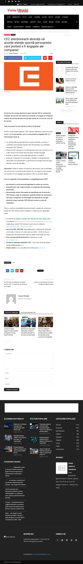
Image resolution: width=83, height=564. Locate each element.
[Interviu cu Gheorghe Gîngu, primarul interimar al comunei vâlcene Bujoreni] (60, 89)
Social (30, 17)
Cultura (44, 17)
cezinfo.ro (42, 248)
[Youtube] (18, 1)
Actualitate (12, 32)
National (64, 22)
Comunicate (36, 27)
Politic (24, 17)
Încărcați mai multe (66, 111)
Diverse (57, 22)
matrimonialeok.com (11, 489)
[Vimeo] (12, 1)
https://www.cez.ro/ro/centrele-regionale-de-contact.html (33, 221)
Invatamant (24, 22)
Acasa (9, 17)
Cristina (7, 502)
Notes (7, 513)
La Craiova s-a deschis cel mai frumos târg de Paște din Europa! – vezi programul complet (15, 482)
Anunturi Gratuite (47, 27)
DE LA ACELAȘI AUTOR (28, 312)
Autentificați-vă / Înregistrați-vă (56, 4)
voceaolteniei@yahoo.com (42, 554)
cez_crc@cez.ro (11, 240)
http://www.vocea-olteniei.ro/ (25, 298)
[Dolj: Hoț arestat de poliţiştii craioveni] (60, 81)
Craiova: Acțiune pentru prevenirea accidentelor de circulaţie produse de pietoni (61, 166)
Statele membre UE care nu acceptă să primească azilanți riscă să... (61, 139)
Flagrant (57, 17)
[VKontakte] (15, 1)
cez (13, 262)
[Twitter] (8, 1)
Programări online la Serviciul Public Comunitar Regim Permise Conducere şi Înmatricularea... (46, 428)
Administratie (16, 17)
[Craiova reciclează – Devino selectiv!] (73, 155)
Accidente (65, 17)
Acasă (5, 32)
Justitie (51, 17)
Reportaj (9, 22)
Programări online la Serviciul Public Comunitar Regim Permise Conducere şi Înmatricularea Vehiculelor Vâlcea (15, 471)
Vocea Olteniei (13, 53)
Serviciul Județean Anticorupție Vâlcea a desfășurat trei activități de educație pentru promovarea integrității (45, 333)
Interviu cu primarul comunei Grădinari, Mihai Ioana (43, 283)
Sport (39, 22)
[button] (76, 22)
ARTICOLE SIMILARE (11, 312)
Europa (9, 27)
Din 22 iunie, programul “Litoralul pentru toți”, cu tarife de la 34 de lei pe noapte (15, 284)
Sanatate (33, 22)
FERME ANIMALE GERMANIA (72, 466)
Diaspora (28, 27)
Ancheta (16, 22)
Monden (51, 22)
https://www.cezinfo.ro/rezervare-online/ (19, 227)
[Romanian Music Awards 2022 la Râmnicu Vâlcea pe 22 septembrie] (34, 439)
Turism (45, 22)
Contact (70, 4)
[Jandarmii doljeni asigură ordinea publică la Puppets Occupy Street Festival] (11, 322)
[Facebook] (5, 1)
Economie (37, 17)
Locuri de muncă (18, 27)
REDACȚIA (76, 4)
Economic (59, 428)
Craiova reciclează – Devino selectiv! (73, 162)
